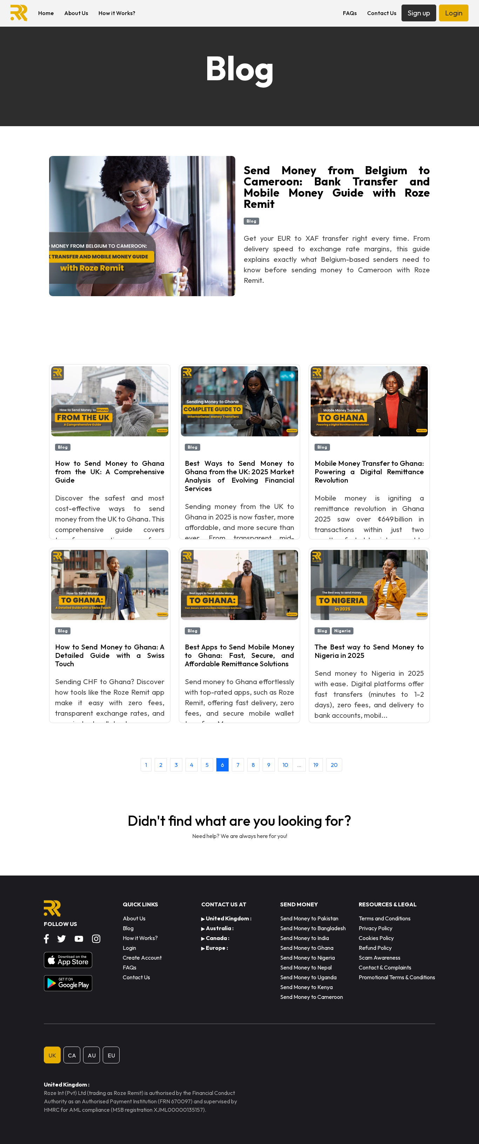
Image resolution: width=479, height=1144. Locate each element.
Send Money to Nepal (306, 967)
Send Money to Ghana (306, 947)
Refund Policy (375, 947)
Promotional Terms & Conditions (397, 977)
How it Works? (117, 12)
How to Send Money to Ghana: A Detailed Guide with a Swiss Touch (109, 655)
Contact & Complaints (385, 967)
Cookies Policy (376, 937)
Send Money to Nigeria (307, 957)
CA (72, 1055)
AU (92, 1055)
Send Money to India (304, 937)
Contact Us (381, 12)
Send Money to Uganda (308, 977)
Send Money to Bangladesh (313, 928)
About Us (76, 12)
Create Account (142, 957)
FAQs (350, 12)
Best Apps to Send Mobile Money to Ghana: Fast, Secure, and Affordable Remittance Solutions (239, 655)
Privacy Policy (375, 928)
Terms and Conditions (385, 918)
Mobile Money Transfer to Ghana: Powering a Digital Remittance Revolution (369, 471)
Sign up (418, 12)
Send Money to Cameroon (311, 996)
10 (285, 764)
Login (454, 12)
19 (315, 764)
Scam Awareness (379, 957)
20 (334, 764)
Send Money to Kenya (306, 986)
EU (111, 1055)
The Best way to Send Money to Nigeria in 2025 (369, 651)
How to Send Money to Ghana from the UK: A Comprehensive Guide (109, 471)
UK (52, 1055)
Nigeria (342, 630)
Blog (251, 221)
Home (46, 12)
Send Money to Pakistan (309, 918)
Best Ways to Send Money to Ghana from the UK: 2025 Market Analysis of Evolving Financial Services (239, 476)
